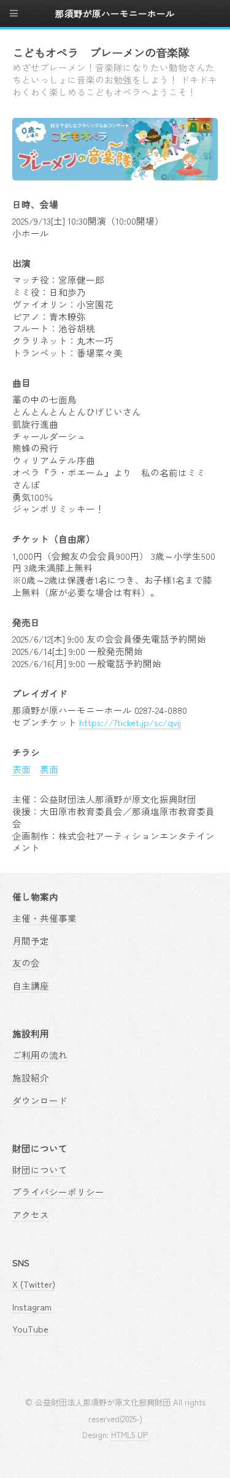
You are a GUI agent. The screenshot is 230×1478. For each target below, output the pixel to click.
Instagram (32, 1306)
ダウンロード (39, 1100)
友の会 (26, 962)
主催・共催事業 (44, 917)
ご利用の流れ (39, 1054)
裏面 (49, 768)
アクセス (30, 1214)
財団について (39, 1169)
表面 (21, 768)
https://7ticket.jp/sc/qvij (130, 722)
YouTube (30, 1328)
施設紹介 (30, 1077)
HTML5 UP (129, 1435)
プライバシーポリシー (58, 1191)
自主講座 (30, 985)
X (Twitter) (33, 1283)
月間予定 (30, 940)
